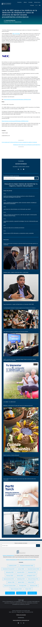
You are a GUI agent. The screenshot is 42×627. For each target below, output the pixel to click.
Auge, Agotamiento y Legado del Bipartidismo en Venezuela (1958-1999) (19, 304)
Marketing (21, 578)
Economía (20, 572)
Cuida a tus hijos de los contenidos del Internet (14, 227)
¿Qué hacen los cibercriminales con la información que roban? (17, 209)
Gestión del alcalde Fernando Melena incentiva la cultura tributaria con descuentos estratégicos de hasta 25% (19, 197)
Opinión (21, 582)
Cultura (21, 568)
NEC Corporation (16, 33)
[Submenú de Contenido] (21, 2)
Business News (32, 593)
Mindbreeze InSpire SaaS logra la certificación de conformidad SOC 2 (26, 144)
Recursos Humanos (10, 585)
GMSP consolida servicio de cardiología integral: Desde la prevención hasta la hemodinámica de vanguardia (20, 360)
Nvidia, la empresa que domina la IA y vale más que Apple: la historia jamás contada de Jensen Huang (20, 215)
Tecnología (22, 585)
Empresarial (32, 572)
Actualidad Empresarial (26, 565)
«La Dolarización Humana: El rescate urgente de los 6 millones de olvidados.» (20, 307)
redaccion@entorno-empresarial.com (21, 620)
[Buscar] (36, 178)
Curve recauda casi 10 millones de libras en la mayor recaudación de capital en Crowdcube (19, 142)
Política (31, 582)
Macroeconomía (9, 578)
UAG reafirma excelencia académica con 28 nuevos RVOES (16, 331)
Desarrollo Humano (33, 568)
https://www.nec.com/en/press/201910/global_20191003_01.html (15, 121)
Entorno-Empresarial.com (8, 555)
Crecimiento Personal (9, 568)
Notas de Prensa (18, 21)
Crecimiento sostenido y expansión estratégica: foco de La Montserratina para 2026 (21, 222)
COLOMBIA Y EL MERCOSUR (9, 401)
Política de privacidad (21, 614)
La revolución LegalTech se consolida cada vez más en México (17, 509)
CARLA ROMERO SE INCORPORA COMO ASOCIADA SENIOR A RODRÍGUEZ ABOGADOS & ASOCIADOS (20, 203)
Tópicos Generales (16, 588)
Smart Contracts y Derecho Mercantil (11, 455)
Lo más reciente (10, 593)
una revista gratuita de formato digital (27, 559)
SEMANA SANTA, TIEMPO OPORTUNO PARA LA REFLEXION (16, 272)
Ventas (28, 588)
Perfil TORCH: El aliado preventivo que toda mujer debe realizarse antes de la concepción (20, 479)
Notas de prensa (21, 593)
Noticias (11, 582)
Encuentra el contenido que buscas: (11, 175)
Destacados (10, 572)
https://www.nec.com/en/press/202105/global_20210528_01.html (17, 99)
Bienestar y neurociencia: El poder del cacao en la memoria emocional (18, 405)
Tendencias (33, 585)
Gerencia (20, 575)
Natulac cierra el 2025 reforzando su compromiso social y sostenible (19, 233)
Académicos (13, 565)
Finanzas (9, 575)
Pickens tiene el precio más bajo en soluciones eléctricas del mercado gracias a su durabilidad (21, 244)
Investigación (31, 575)
